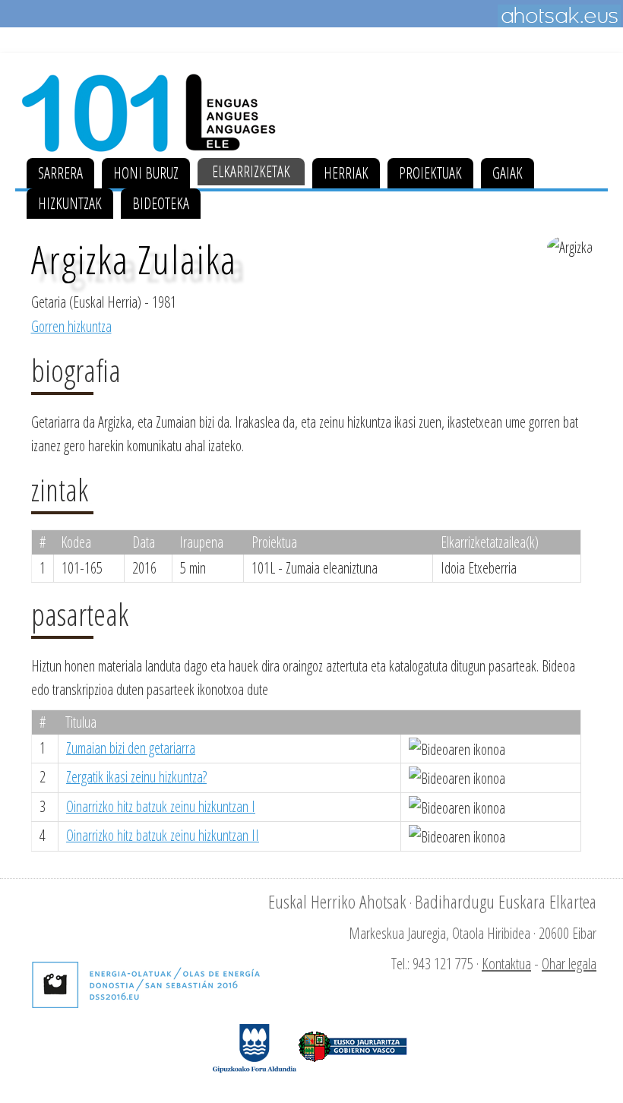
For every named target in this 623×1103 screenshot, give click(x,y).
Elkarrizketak (251, 171)
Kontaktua (506, 963)
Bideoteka (160, 203)
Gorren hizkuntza (71, 326)
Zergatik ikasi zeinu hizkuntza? (136, 776)
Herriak (346, 173)
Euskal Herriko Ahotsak (337, 901)
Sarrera (60, 173)
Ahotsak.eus (559, 16)
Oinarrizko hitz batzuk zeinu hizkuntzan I (160, 806)
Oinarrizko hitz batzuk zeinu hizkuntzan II (162, 835)
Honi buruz (146, 173)
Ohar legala (569, 963)
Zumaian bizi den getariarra (130, 748)
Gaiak (507, 173)
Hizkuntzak (70, 203)
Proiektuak (430, 173)
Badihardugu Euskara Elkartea (505, 901)
